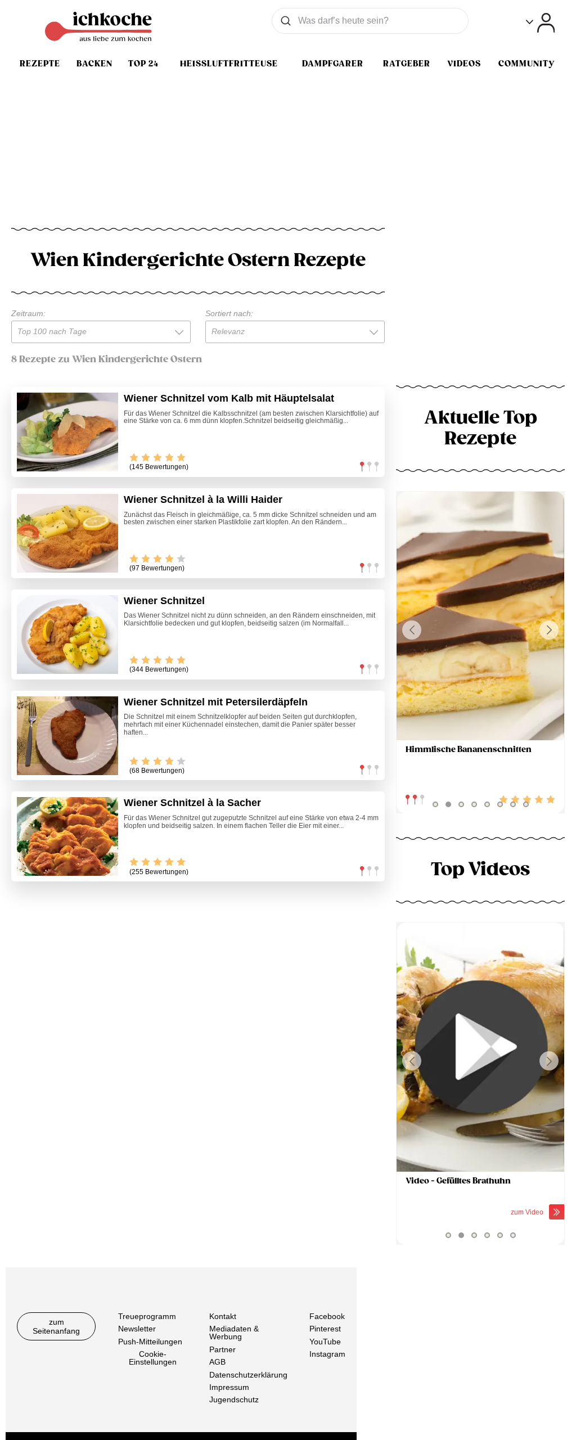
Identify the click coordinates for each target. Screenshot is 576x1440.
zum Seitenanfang (56, 1326)
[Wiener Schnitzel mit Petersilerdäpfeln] (67, 735)
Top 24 (143, 63)
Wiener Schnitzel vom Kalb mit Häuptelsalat (229, 398)
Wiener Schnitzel (164, 600)
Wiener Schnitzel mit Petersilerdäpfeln (216, 702)
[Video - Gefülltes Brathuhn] (480, 1047)
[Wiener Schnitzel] (67, 634)
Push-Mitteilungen (150, 1341)
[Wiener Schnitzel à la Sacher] (67, 836)
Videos (464, 63)
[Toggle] (540, 23)
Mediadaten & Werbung (234, 1332)
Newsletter (137, 1328)
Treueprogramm (147, 1316)
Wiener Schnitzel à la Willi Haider (203, 499)
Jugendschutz (234, 1399)
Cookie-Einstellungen (153, 1358)
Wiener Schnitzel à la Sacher (192, 802)
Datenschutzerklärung (248, 1374)
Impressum (229, 1387)
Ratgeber (406, 63)
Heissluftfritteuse (229, 63)
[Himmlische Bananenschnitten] (480, 616)
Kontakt (222, 1316)
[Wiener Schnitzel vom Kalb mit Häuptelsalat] (67, 432)
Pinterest (325, 1328)
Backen (94, 63)
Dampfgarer (332, 63)
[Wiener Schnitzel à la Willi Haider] (67, 533)
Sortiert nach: (229, 313)
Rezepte (40, 63)
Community (526, 63)
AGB (217, 1361)
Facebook (327, 1316)
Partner (222, 1349)
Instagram (327, 1353)
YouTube (325, 1341)
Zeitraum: (28, 313)
